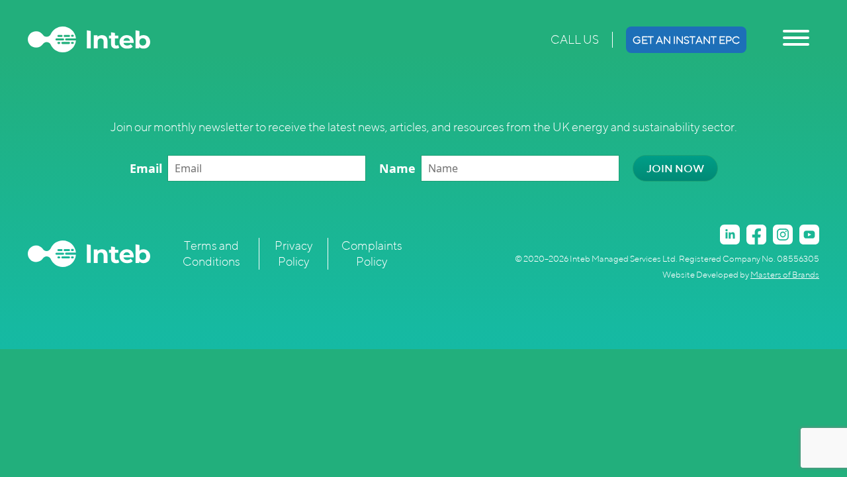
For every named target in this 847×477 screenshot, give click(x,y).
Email (146, 168)
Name (397, 168)
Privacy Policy (294, 253)
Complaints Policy (371, 253)
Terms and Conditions (211, 253)
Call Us (575, 39)
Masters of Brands (784, 275)
